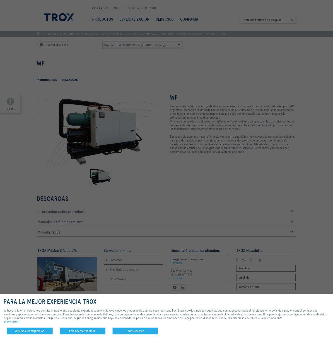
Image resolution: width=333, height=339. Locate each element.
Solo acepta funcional (82, 331)
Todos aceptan (135, 331)
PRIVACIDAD (11, 322)
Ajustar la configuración (29, 331)
